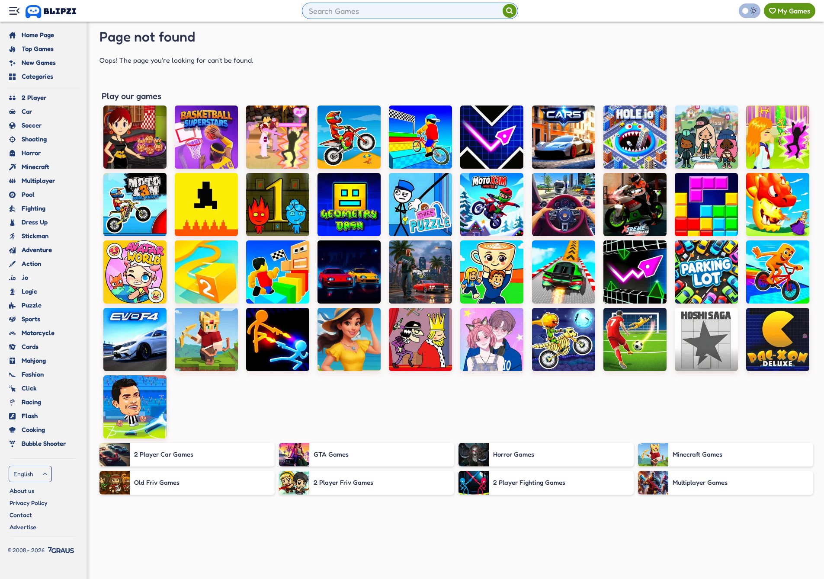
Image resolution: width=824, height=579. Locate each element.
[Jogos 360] (57, 11)
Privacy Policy (29, 502)
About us (22, 490)
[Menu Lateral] (14, 11)
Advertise (23, 527)
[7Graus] (61, 550)
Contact (21, 514)
